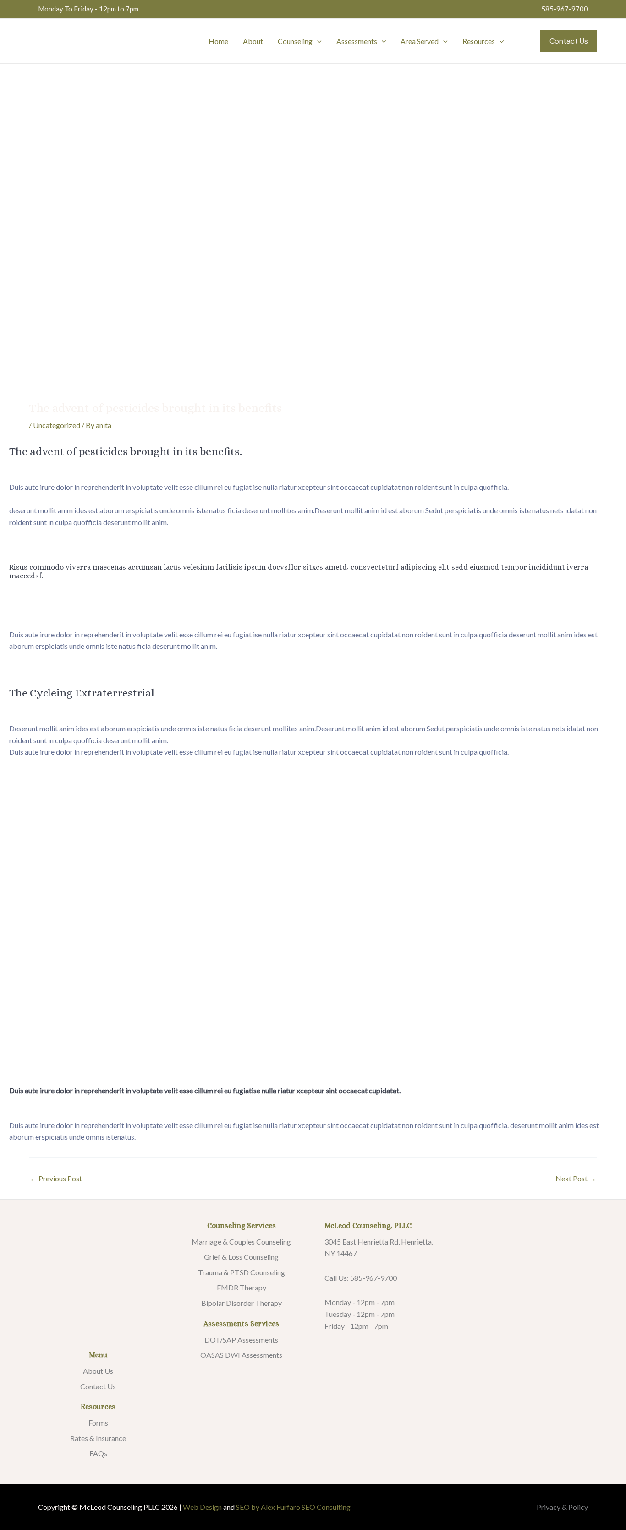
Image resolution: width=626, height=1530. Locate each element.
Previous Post (56, 1178)
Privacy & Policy (562, 1507)
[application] (317, 41)
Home (218, 41)
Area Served (420, 41)
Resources (478, 41)
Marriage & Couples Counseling (241, 1241)
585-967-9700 (564, 9)
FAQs (98, 1453)
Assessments (356, 41)
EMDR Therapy (241, 1287)
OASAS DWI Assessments (241, 1354)
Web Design (202, 1507)
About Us (98, 1370)
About (253, 41)
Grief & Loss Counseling (241, 1256)
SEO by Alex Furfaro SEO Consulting (293, 1507)
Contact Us (98, 1386)
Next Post (575, 1178)
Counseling (295, 41)
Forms (98, 1422)
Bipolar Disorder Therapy (241, 1303)
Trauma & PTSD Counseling (241, 1272)
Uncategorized (56, 425)
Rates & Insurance (98, 1438)
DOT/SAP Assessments (241, 1339)
